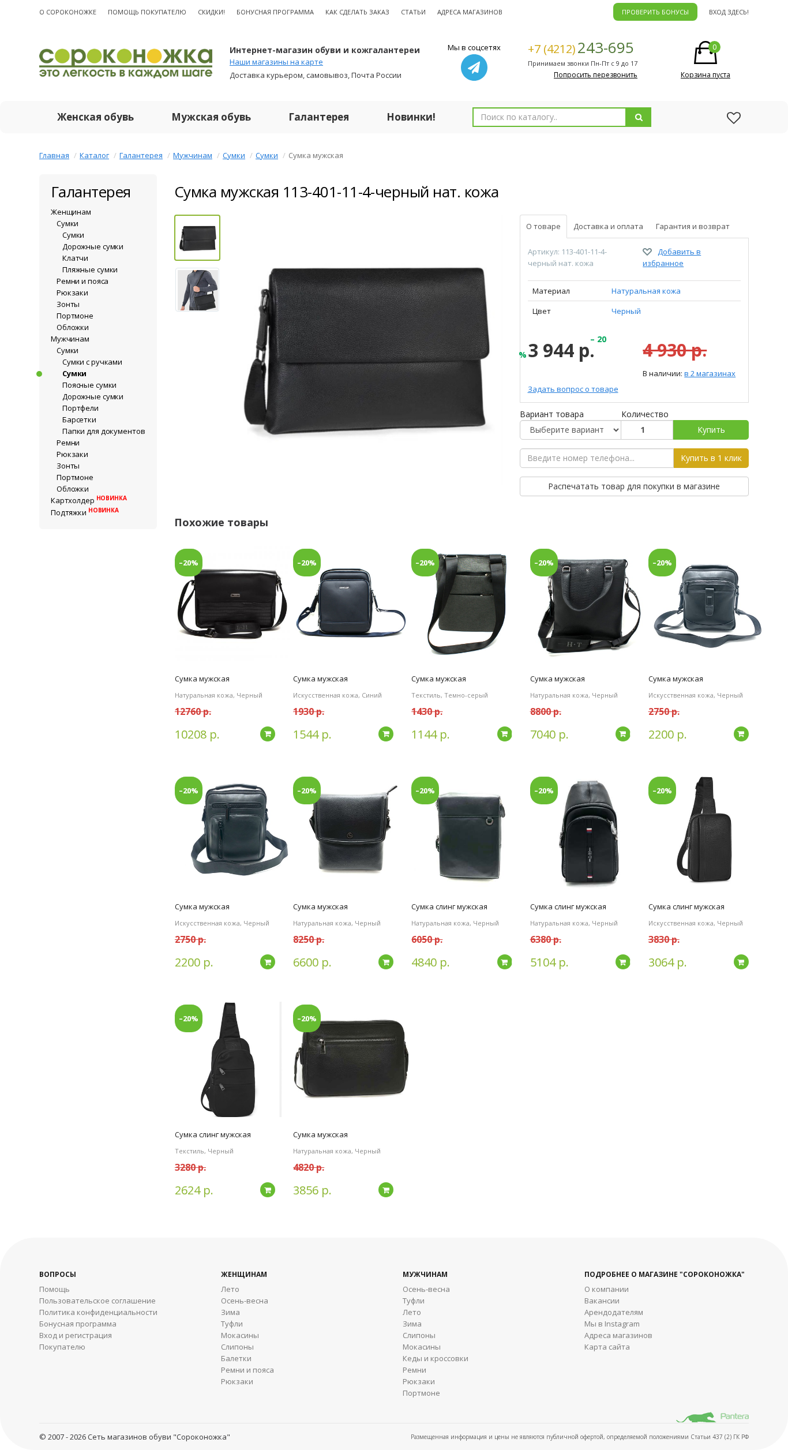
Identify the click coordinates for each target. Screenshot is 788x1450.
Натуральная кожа (646, 291)
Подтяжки (85, 512)
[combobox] (549, 117)
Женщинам (71, 212)
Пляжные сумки (90, 269)
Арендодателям (613, 1312)
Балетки (236, 1358)
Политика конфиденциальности (98, 1312)
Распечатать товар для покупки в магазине (634, 486)
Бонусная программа (275, 12)
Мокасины (240, 1335)
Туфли (232, 1323)
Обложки (73, 327)
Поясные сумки (89, 385)
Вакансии (602, 1300)
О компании (606, 1289)
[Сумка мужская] (367, 348)
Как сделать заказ (357, 12)
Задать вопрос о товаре (573, 389)
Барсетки (79, 419)
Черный (626, 311)
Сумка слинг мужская (449, 906)
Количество (645, 414)
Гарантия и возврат (693, 226)
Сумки (234, 155)
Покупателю (62, 1347)
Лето (230, 1289)
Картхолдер (89, 500)
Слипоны (237, 1347)
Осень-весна (244, 1300)
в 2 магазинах (710, 373)
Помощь (54, 1289)
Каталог (94, 155)
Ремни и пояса (82, 281)
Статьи (413, 12)
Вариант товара (552, 414)
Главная (54, 155)
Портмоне (75, 315)
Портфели (80, 408)
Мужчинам (192, 155)
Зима (230, 1312)
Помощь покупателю (147, 12)
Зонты (68, 304)
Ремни (68, 442)
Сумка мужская (202, 678)
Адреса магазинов (469, 12)
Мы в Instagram (612, 1323)
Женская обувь (95, 116)
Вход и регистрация (75, 1335)
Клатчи (75, 258)
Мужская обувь (211, 116)
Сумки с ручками (92, 362)
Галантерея (318, 116)
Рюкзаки (72, 292)
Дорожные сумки (92, 246)
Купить (711, 429)
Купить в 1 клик (711, 457)
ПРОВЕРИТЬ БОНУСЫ (655, 12)
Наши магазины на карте (276, 62)
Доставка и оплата (608, 226)
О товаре (543, 226)
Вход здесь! (729, 12)
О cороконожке (67, 12)
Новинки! (411, 116)
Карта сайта (607, 1347)
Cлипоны (419, 1335)
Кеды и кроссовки (435, 1358)
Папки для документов (103, 431)
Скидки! (211, 12)
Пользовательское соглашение (97, 1300)
